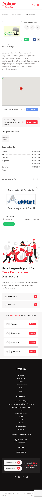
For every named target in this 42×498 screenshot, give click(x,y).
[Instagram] (23, 477)
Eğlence (21, 417)
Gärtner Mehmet (30, 15)
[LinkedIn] (15, 477)
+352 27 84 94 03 (21, 452)
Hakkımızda (21, 378)
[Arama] (33, 4)
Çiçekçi (21, 410)
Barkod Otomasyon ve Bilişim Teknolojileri (21, 404)
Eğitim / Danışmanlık (21, 413)
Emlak (21, 420)
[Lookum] (9, 5)
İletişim (21, 391)
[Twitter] (27, 477)
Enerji (21, 423)
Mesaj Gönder (31, 122)
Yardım (21, 388)
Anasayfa (5, 15)
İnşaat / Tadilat (16, 15)
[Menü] (38, 4)
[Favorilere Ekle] (36, 188)
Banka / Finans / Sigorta (21, 401)
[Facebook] (19, 477)
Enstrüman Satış (21, 426)
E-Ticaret (21, 429)
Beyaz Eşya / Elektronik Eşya (21, 407)
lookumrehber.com (21, 385)
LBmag (21, 382)
